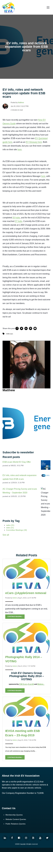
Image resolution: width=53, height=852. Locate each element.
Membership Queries (14, 815)
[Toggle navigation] (48, 7)
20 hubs (16, 218)
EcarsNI (31, 684)
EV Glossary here (34, 142)
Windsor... (40, 684)
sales (10, 525)
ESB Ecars (23, 684)
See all (6, 535)
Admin (14, 598)
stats (10, 528)
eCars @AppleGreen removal (25, 593)
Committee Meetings (16, 530)
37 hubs (18, 221)
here (19, 149)
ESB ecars (9, 334)
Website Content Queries (16, 819)
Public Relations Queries (15, 824)
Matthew (21, 102)
